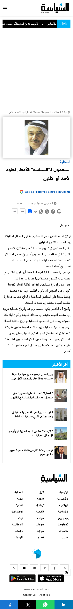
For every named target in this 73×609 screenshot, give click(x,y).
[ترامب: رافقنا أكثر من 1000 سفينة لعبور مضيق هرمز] (61, 452)
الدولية (40, 499)
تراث (20, 518)
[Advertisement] (36, 71)
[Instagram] (44, 567)
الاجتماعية (17, 512)
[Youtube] (24, 567)
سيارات (40, 531)
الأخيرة (19, 505)
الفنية (20, 499)
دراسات (19, 531)
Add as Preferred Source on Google (47, 192)
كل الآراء (40, 505)
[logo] (55, 7)
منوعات (40, 525)
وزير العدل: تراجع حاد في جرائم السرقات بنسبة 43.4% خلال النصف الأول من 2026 (31, 376)
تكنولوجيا (63, 525)
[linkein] (63, 604)
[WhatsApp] (14, 567)
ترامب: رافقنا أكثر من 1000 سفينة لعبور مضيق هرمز (31, 452)
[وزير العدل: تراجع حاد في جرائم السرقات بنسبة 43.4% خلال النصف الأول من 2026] (61, 376)
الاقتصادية (63, 499)
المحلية (65, 161)
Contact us (29, 595)
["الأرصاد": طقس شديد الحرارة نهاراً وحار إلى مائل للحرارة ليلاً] (61, 433)
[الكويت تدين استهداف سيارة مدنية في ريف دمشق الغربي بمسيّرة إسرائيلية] (61, 414)
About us (45, 595)
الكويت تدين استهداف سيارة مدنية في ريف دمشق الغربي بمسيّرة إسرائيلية (32, 414)
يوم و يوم (63, 518)
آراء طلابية (17, 525)
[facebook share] (53, 211)
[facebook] (54, 567)
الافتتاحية (63, 512)
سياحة (40, 518)
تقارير (66, 537)
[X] (64, 567)
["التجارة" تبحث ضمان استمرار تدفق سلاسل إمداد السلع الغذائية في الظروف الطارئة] (61, 395)
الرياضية (64, 505)
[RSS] (66, 572)
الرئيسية (67, 112)
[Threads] (34, 567)
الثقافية (40, 512)
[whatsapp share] (41, 211)
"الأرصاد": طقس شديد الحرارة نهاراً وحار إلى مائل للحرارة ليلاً (31, 433)
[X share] (47, 211)
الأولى (41, 492)
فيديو (41, 537)
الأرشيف (18, 537)
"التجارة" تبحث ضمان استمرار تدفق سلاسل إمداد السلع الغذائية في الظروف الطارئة (31, 395)
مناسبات (64, 531)
